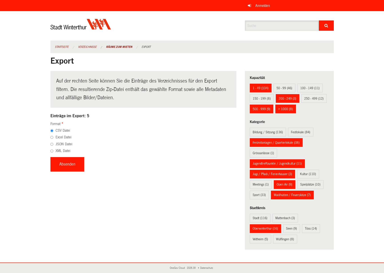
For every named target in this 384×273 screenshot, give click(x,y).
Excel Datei (63, 137)
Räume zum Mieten (119, 47)
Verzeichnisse (87, 47)
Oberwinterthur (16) (265, 228)
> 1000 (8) (285, 109)
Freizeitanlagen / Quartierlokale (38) (276, 142)
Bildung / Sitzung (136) (268, 132)
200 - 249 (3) (287, 98)
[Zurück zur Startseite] (80, 28)
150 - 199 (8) (262, 98)
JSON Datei (64, 144)
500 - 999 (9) (261, 109)
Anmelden (262, 6)
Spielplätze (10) (310, 184)
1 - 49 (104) (260, 88)
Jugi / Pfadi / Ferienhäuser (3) (272, 174)
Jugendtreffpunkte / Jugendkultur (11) (277, 163)
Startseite (62, 47)
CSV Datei (63, 130)
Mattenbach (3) (285, 218)
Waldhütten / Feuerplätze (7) (292, 195)
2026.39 (191, 268)
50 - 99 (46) (284, 88)
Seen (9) (291, 228)
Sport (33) (259, 195)
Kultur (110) (308, 174)
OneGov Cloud (178, 268)
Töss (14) (311, 228)
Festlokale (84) (300, 132)
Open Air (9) (284, 184)
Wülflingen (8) (285, 239)
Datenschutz (207, 268)
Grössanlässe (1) (263, 153)
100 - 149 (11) (310, 88)
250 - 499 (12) (314, 98)
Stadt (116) (260, 218)
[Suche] (326, 25)
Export (146, 47)
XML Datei (63, 151)
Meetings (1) (261, 184)
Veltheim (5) (260, 239)
